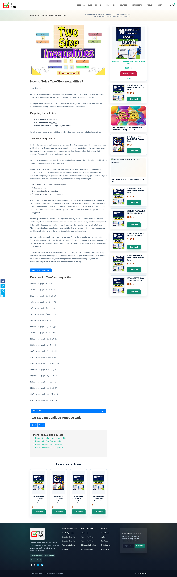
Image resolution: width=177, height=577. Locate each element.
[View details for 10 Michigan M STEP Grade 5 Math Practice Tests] (38, 492)
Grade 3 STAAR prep (87, 537)
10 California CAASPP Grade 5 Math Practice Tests (128, 62)
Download (39, 512)
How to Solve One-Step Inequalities (48, 441)
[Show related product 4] (130, 78)
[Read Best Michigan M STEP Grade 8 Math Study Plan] (128, 170)
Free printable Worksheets (40, 270)
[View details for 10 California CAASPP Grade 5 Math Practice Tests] (78, 492)
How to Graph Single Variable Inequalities (50, 438)
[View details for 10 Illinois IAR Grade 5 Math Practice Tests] (128, 241)
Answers (37, 411)
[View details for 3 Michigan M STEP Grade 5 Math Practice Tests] (58, 492)
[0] (173, 5)
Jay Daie (103, 537)
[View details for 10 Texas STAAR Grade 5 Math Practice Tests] (128, 286)
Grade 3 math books (68, 537)
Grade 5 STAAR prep (87, 541)
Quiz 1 (33, 425)
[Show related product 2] (127, 78)
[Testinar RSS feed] (42, 565)
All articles (84, 533)
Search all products (68, 533)
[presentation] (77, 94)
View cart (65, 549)
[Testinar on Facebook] (31, 565)
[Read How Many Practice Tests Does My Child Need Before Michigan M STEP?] (128, 118)
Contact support (106, 545)
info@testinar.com (141, 573)
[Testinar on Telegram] (38, 565)
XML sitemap (105, 549)
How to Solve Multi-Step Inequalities (49, 447)
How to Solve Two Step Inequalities (48, 444)
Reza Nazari (104, 541)
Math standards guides (88, 545)
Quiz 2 (41, 425)
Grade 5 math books (68, 541)
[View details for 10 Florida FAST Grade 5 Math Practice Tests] (98, 492)
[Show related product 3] (129, 78)
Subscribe (139, 546)
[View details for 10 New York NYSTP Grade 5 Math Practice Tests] (128, 263)
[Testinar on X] (35, 565)
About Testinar (105, 533)
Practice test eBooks (68, 545)
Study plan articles (87, 549)
